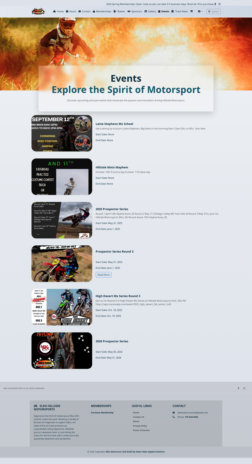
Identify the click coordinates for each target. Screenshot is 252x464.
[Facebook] (215, 4)
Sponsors (137, 11)
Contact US (138, 417)
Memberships (103, 11)
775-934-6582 (191, 417)
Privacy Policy (140, 425)
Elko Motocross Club (116, 451)
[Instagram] (219, 4)
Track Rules (181, 11)
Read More (104, 274)
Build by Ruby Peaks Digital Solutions (146, 451)
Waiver (121, 11)
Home (60, 11)
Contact (86, 11)
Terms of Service (141, 430)
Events (165, 11)
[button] (200, 11)
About (72, 11)
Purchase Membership (102, 412)
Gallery (152, 11)
